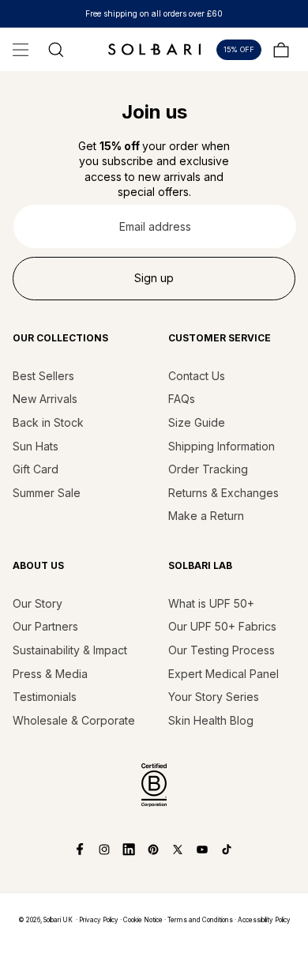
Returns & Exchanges (223, 492)
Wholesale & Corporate (74, 720)
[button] (20, 49)
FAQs (181, 398)
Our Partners (45, 626)
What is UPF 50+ (211, 603)
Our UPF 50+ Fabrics (222, 626)
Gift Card (35, 469)
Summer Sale (47, 492)
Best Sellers (43, 375)
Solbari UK (58, 920)
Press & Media (50, 673)
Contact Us (196, 375)
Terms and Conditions (200, 920)
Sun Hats (35, 446)
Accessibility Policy (264, 920)
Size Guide (196, 422)
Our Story (37, 603)
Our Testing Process (221, 650)
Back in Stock (48, 422)
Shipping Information (221, 446)
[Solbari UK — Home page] (154, 49)
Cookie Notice (143, 920)
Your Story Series (213, 696)
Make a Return (206, 515)
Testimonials (45, 696)
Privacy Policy (98, 920)
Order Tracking (208, 469)
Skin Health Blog (211, 720)
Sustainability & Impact (70, 650)
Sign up (154, 277)
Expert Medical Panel (223, 673)
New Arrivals (45, 398)
